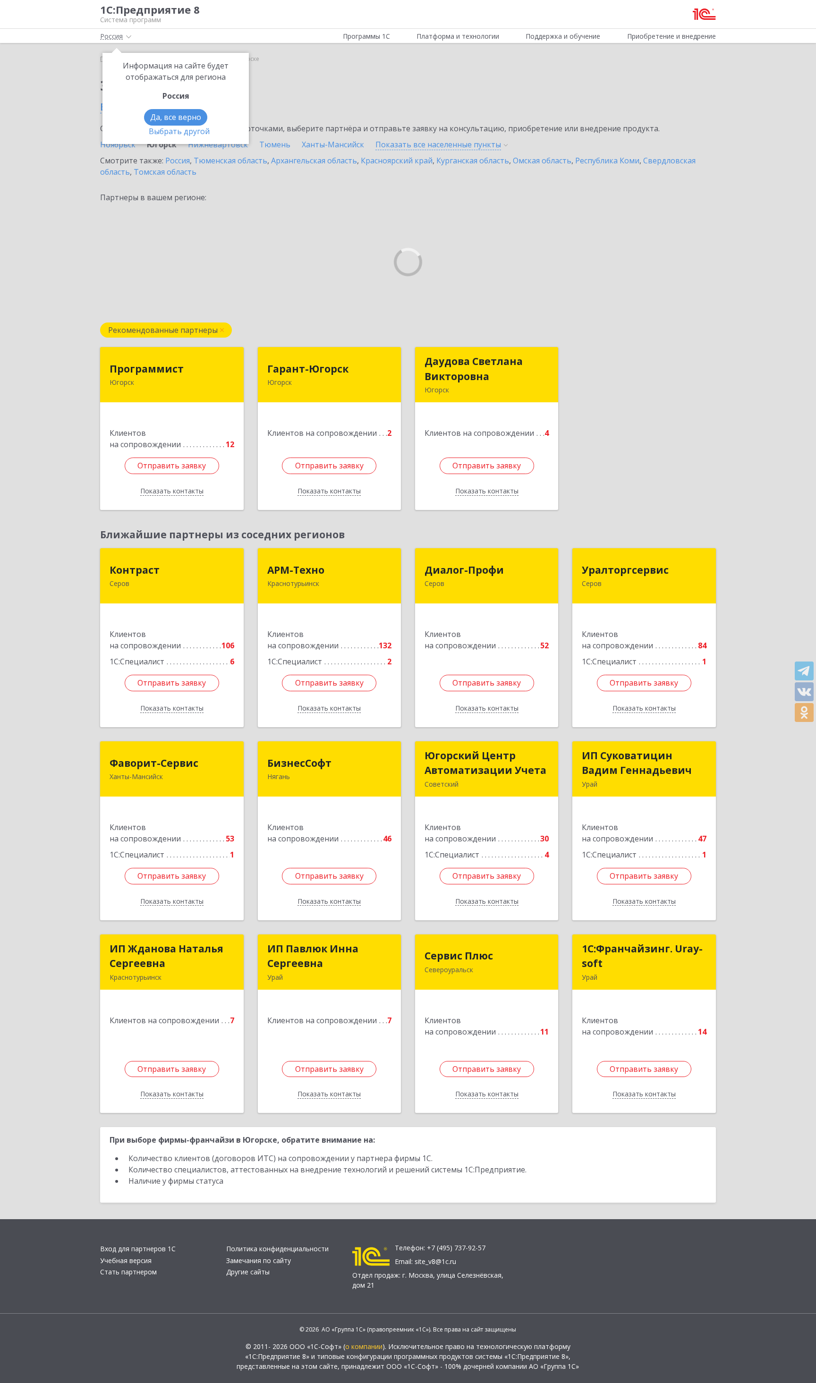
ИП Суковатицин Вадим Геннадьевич (637, 763)
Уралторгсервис (625, 570)
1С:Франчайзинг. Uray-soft (642, 956)
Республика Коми (607, 160)
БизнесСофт (299, 763)
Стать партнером (128, 1271)
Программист (147, 368)
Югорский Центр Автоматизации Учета (485, 763)
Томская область (165, 172)
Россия (177, 160)
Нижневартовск (218, 144)
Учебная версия (126, 1260)
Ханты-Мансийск (333, 144)
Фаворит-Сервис (154, 763)
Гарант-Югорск (307, 368)
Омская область (542, 160)
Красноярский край (397, 160)
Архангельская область (314, 160)
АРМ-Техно (295, 570)
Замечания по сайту (258, 1260)
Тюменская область (230, 160)
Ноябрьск (118, 144)
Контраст (135, 570)
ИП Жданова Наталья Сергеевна (166, 956)
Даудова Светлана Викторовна (474, 369)
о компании (363, 1346)
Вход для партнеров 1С (138, 1248)
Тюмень (274, 144)
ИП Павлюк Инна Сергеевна (312, 956)
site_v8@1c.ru (435, 1261)
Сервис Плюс (459, 955)
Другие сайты (248, 1271)
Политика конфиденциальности (277, 1248)
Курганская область (472, 160)
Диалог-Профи (464, 570)
